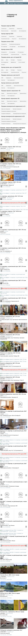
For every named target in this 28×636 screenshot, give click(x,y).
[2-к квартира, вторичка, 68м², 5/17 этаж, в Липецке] (7, 145)
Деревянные (13, 62)
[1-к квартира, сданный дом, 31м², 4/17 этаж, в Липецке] (14, 191)
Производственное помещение (19, 113)
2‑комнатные (11, 28)
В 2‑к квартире (4, 46)
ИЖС (2, 77)
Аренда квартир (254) (7, 33)
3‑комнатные (19, 28)
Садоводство (8, 77)
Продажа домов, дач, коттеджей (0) (11, 57)
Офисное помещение (5, 119)
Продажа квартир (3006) (8, 25)
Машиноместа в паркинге (12, 93)
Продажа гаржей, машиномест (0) (10, 90)
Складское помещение (5, 113)
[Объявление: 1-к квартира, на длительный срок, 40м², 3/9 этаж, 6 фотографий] (7, 228)
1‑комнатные (3, 28)
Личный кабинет (19, 3)
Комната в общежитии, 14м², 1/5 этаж (10, 377)
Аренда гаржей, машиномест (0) (10, 98)
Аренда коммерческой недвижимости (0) (13, 116)
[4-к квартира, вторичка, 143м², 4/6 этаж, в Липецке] (7, 180)
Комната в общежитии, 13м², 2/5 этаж (10, 316)
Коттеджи (13, 70)
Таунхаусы (19, 70)
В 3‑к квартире (12, 46)
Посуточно (14, 38)
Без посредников (22, 38)
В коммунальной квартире (14, 44)
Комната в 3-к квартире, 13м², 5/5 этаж (10, 353)
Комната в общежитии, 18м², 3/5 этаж (10, 363)
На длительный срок (5, 38)
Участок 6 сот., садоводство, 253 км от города (12, 611)
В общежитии (4, 44)
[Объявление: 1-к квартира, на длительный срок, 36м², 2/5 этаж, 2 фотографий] (7, 246)
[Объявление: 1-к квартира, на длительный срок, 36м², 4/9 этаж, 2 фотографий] (14, 293)
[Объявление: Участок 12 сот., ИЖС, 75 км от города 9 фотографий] (13, 592)
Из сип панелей (21, 62)
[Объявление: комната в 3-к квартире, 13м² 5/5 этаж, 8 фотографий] (13, 351)
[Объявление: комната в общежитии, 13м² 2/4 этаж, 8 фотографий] (13, 333)
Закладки (12, 3)
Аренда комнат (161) (7, 49)
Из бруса (3, 64)
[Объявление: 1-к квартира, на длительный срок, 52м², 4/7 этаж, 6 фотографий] (14, 275)
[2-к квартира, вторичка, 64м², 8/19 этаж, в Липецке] (7, 162)
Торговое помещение (17, 119)
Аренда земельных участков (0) (10, 83)
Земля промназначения (18, 77)
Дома (2, 70)
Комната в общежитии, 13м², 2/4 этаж (10, 334)
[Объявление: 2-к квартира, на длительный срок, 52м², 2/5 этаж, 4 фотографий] (7, 265)
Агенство (3, 80)
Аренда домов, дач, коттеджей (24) (11, 67)
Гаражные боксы (23, 93)
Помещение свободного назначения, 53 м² (11, 630)
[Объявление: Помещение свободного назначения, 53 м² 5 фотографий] (13, 628)
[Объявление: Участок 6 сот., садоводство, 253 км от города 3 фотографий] (13, 610)
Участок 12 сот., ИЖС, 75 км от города (10, 593)
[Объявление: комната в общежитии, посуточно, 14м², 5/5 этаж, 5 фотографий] (13, 392)
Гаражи (2, 93)
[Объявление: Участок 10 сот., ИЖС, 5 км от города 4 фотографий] (13, 573)
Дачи (7, 70)
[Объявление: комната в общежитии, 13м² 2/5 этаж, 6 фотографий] (13, 315)
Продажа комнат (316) (7, 41)
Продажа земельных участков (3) (10, 75)
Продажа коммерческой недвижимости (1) (13, 106)
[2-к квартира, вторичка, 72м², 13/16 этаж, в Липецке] (14, 207)
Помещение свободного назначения (8, 111)
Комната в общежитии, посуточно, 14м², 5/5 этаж (13, 394)
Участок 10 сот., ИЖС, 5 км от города (9, 575)
